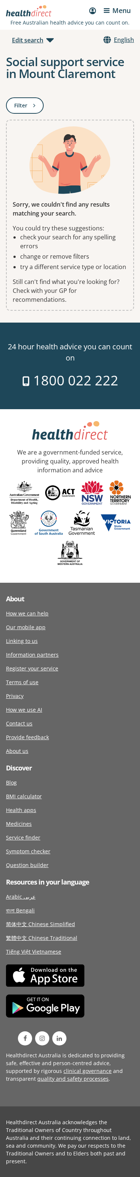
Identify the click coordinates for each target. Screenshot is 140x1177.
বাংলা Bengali (20, 910)
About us (17, 750)
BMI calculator (24, 796)
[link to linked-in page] (59, 1038)
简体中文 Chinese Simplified (40, 924)
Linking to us (22, 640)
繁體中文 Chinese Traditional (41, 937)
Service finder (23, 837)
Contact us (19, 723)
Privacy (15, 695)
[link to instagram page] (42, 1038)
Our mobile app (26, 627)
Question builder (27, 865)
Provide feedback (27, 737)
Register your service (32, 668)
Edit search (27, 40)
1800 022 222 (74, 380)
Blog (11, 782)
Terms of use (22, 682)
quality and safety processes (73, 1078)
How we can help (27, 613)
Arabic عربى (20, 896)
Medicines (19, 823)
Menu (121, 10)
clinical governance (87, 1070)
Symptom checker (28, 851)
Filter (29, 107)
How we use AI (24, 709)
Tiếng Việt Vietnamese (33, 951)
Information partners (32, 654)
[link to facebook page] (25, 1038)
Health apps (21, 810)
